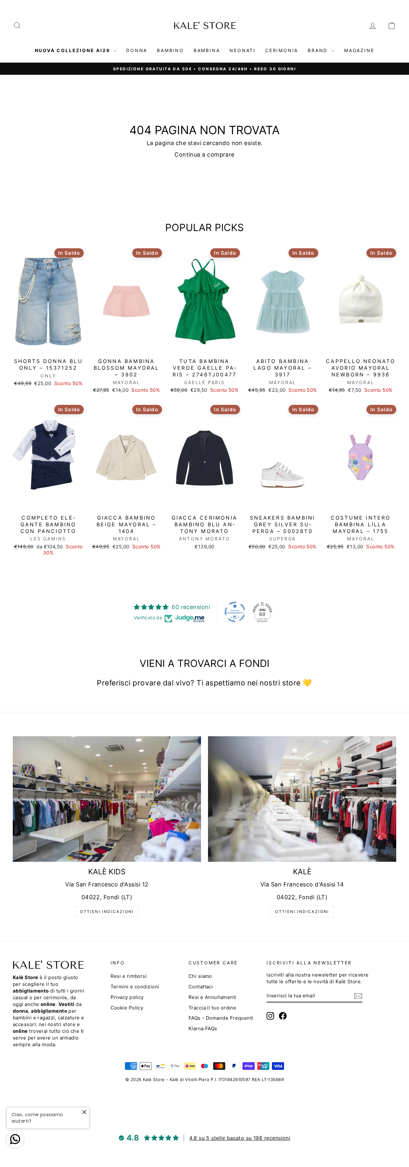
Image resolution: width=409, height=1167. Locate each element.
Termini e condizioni (135, 987)
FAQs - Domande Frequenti (221, 1018)
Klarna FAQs (203, 1028)
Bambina (207, 50)
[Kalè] (302, 799)
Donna (136, 50)
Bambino (170, 50)
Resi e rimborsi (129, 976)
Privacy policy (127, 997)
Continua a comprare (204, 154)
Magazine (359, 50)
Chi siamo (200, 976)
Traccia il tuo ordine (212, 1008)
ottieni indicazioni (107, 911)
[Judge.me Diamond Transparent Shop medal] (235, 612)
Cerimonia (281, 50)
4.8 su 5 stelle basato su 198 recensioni (239, 1138)
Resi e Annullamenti (212, 997)
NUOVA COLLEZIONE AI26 (73, 50)
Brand (319, 50)
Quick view (48, 348)
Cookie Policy (127, 1008)
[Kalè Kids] (107, 799)
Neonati (242, 50)
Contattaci (201, 987)
